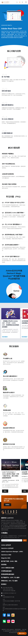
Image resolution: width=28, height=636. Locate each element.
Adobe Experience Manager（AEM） (12, 551)
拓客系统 (3, 564)
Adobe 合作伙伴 (6, 545)
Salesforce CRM (6, 554)
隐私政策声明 (8, 631)
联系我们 (7, 504)
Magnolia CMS (5, 558)
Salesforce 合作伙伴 (7, 548)
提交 (25, 540)
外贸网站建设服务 (6, 571)
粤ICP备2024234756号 (14, 632)
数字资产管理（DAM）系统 (9, 561)
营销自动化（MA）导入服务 (9, 580)
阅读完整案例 (5, 336)
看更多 (5, 491)
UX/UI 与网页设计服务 (7, 567)
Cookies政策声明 (15, 631)
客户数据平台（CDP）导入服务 (10, 577)
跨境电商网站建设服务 (7, 574)
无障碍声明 (22, 631)
